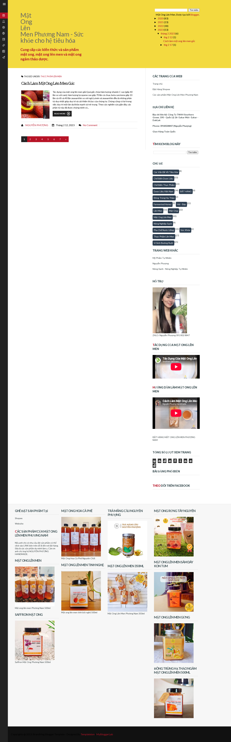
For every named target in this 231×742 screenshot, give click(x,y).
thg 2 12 (168, 37)
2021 (161, 22)
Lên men (158, 210)
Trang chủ (157, 83)
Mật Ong (173, 210)
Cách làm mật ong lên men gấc (179, 40)
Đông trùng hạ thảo (164, 198)
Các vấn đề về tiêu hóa (166, 172)
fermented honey (162, 204)
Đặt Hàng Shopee (161, 89)
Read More (59, 113)
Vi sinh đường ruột (163, 243)
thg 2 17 (168, 44)
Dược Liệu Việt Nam (163, 191)
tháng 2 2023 (168, 33)
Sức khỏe (185, 230)
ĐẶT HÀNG (186, 191)
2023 (161, 29)
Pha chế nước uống (164, 230)
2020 (161, 18)
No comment (90, 125)
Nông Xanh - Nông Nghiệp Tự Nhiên (170, 269)
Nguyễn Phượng (36, 125)
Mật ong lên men (163, 217)
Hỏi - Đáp (181, 204)
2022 (161, 25)
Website (19, 523)
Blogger (194, 14)
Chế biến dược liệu (163, 178)
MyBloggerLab (104, 734)
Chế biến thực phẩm (164, 185)
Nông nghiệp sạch (163, 223)
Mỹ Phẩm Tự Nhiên (162, 258)
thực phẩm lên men (51, 76)
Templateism (88, 734)
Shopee (18, 518)
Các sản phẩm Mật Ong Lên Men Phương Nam (175, 94)
